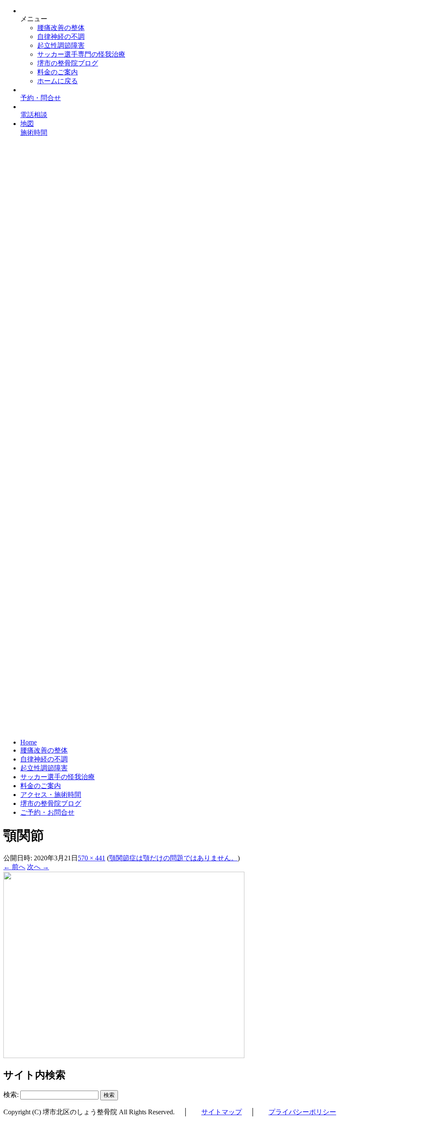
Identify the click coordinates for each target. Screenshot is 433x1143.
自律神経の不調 (61, 36)
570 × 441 (91, 858)
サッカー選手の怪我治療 (57, 776)
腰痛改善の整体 (61, 27)
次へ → (38, 866)
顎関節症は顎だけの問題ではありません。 (173, 858)
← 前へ (14, 866)
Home (28, 742)
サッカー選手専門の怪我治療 (81, 54)
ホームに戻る (57, 81)
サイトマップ (221, 1112)
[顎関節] (123, 1055)
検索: (11, 1094)
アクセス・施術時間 (50, 794)
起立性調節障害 (61, 45)
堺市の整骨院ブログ (67, 63)
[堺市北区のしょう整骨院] (216, 427)
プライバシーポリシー (302, 1112)
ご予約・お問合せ (47, 812)
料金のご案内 (57, 72)
